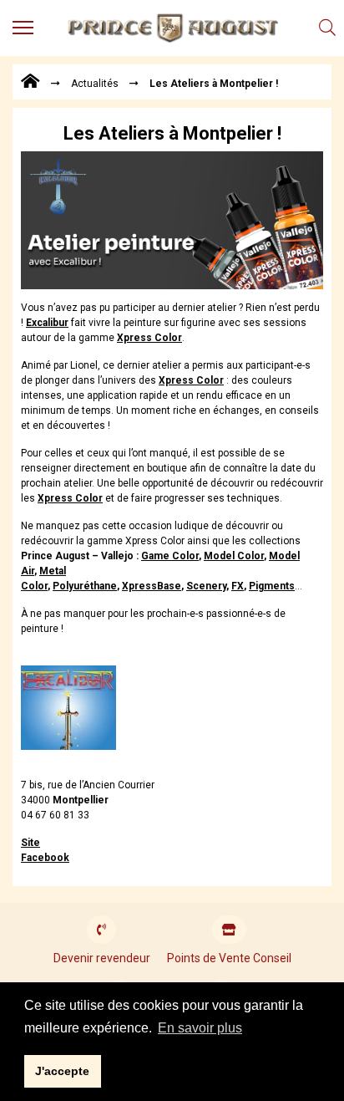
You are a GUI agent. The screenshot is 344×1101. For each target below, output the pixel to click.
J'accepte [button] (62, 1071)
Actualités (95, 83)
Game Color (170, 556)
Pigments (272, 586)
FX (237, 586)
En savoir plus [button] (200, 1028)
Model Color (234, 556)
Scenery (206, 586)
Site (30, 843)
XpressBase (151, 586)
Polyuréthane (85, 586)
